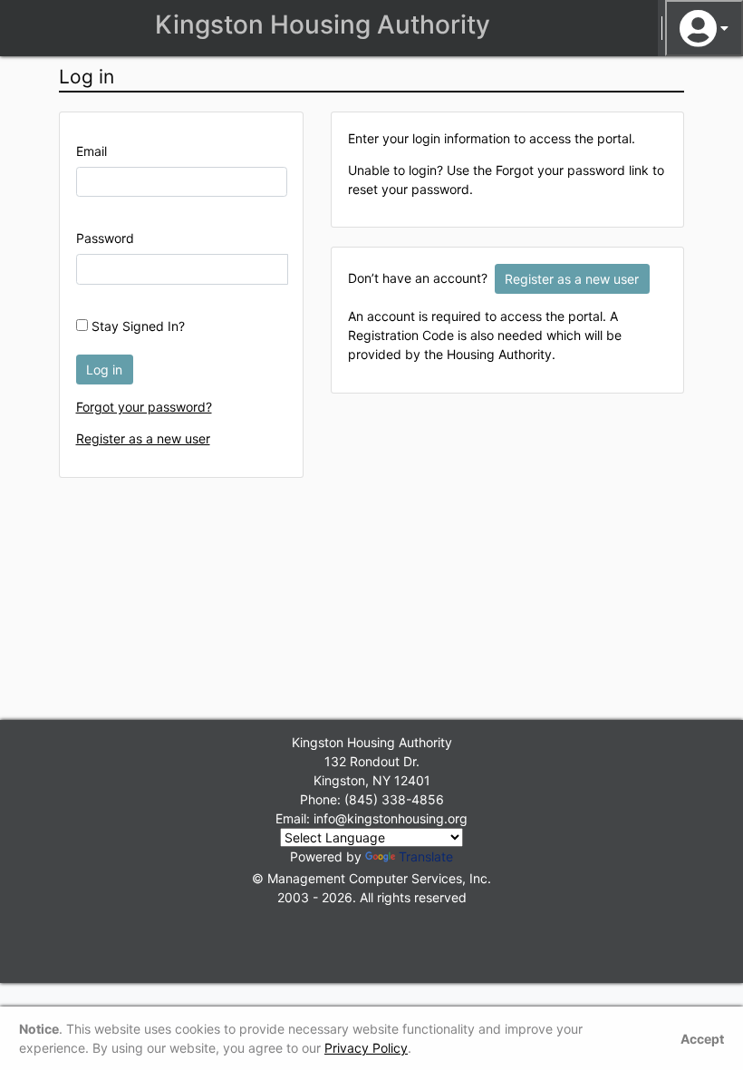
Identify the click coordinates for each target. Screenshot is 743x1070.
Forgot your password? (144, 406)
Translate (426, 856)
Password (105, 238)
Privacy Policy (366, 1047)
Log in (104, 369)
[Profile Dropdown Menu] (704, 28)
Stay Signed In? (136, 326)
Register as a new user (143, 438)
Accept (702, 1038)
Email (91, 151)
